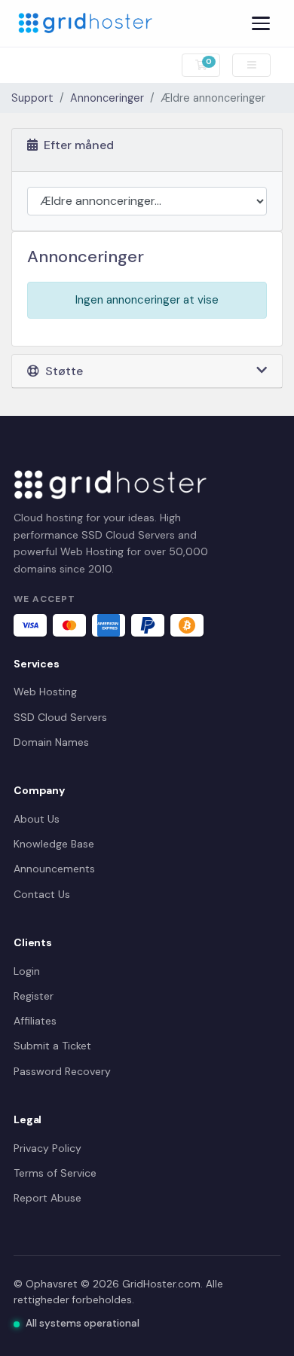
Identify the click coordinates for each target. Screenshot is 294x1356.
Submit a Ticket (52, 1045)
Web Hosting (45, 691)
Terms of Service (55, 1173)
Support (32, 98)
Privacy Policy (47, 1148)
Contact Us (42, 894)
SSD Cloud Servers (60, 717)
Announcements (54, 868)
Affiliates (35, 1021)
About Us (37, 819)
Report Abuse (47, 1198)
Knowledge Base (54, 844)
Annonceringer (107, 98)
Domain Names (51, 742)
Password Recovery (62, 1071)
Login (27, 971)
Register (34, 996)
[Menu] (261, 23)
